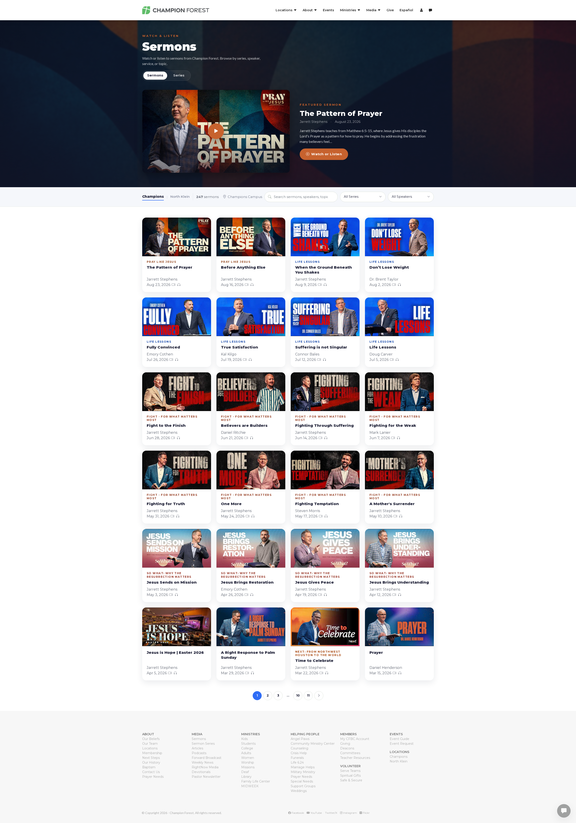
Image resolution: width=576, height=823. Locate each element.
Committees (350, 753)
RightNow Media (205, 767)
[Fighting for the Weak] (399, 391)
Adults (246, 753)
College (247, 748)
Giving (345, 744)
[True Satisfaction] (250, 316)
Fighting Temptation (317, 503)
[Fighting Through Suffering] (325, 391)
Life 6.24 (297, 762)
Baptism (148, 767)
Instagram (349, 812)
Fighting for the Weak (392, 425)
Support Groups (303, 786)
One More (231, 503)
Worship (247, 762)
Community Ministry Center (313, 744)
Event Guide (399, 739)
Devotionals (201, 772)
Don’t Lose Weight (389, 267)
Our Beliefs (151, 739)
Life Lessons (382, 347)
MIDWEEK (250, 786)
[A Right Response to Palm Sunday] (250, 626)
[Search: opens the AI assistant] (430, 10)
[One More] (250, 470)
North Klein (180, 196)
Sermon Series (203, 744)
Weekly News (202, 762)
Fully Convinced (163, 347)
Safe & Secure (351, 780)
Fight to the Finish (166, 425)
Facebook (297, 812)
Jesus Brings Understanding (399, 582)
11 (308, 695)
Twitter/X (330, 812)
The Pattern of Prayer (341, 113)
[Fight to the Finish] (176, 391)
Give (390, 10)
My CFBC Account (354, 739)
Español (406, 10)
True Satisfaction (239, 347)
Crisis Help (299, 753)
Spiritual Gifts (350, 776)
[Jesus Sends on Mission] (176, 548)
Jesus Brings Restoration (247, 582)
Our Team (150, 744)
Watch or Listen (326, 154)
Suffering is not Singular (321, 347)
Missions (247, 767)
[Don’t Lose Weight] (399, 237)
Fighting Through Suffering (324, 425)
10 (298, 695)
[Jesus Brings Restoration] (250, 548)
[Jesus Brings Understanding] (399, 548)
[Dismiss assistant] (569, 804)
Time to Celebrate (314, 660)
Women (247, 758)
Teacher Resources (355, 758)
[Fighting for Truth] (176, 470)
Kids (244, 739)
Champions (153, 196)
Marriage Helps (303, 767)
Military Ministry (303, 772)
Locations (150, 748)
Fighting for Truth (166, 503)
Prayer (376, 652)
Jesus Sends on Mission (172, 582)
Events (328, 10)
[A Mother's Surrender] (399, 470)
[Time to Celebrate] (325, 626)
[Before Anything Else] (250, 237)
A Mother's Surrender (392, 503)
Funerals (297, 758)
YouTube (316, 812)
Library (246, 777)
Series (178, 75)
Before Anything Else (243, 267)
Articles (197, 748)
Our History (151, 762)
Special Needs (302, 781)
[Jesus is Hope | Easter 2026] (176, 626)
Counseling (299, 748)
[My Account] (420, 10)
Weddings (299, 791)
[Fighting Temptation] (325, 470)
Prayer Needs (153, 777)
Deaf (245, 772)
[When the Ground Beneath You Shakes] (325, 237)
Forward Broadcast (206, 758)
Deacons (347, 748)
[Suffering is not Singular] (325, 316)
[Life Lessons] (399, 316)
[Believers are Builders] (250, 391)
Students (248, 744)
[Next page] (318, 695)
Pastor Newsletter (206, 777)
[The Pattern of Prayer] (216, 131)
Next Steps (151, 758)
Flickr (366, 812)
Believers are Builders (244, 425)
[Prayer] (399, 626)
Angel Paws (300, 739)
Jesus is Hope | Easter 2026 (175, 652)
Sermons (169, 46)
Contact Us (151, 772)
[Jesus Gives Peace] (325, 548)
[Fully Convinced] (176, 316)
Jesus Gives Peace (314, 582)
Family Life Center (255, 781)
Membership (152, 753)
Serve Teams (350, 771)
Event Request (402, 744)
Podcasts (199, 753)
